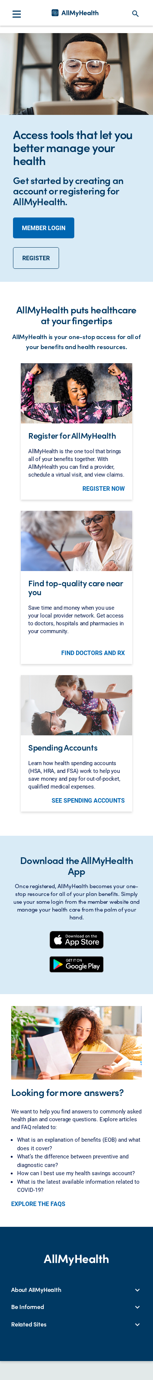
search (135, 13)
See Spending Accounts (88, 800)
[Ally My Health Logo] (75, 13)
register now (103, 488)
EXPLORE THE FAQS (38, 1204)
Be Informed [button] (27, 1307)
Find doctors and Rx (93, 653)
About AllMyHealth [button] (36, 1290)
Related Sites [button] (28, 1324)
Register (36, 258)
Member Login (43, 228)
